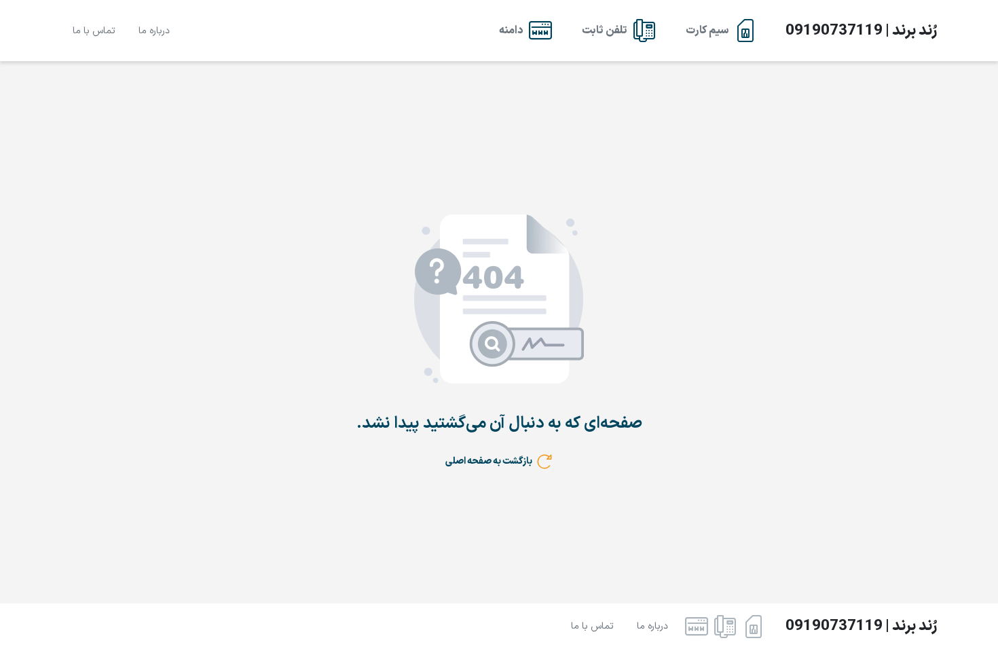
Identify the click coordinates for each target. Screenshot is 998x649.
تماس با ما (94, 31)
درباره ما (154, 31)
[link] (721, 30)
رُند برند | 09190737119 (861, 31)
